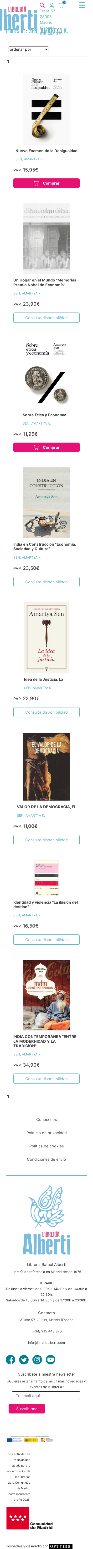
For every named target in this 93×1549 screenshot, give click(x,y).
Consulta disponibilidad (46, 317)
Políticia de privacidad (46, 1132)
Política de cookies (46, 1146)
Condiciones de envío (46, 1159)
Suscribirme (26, 1408)
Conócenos (46, 1119)
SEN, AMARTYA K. (30, 159)
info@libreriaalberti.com (46, 1343)
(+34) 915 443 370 (46, 1331)
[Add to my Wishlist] (69, 83)
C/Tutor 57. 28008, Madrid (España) (46, 1320)
